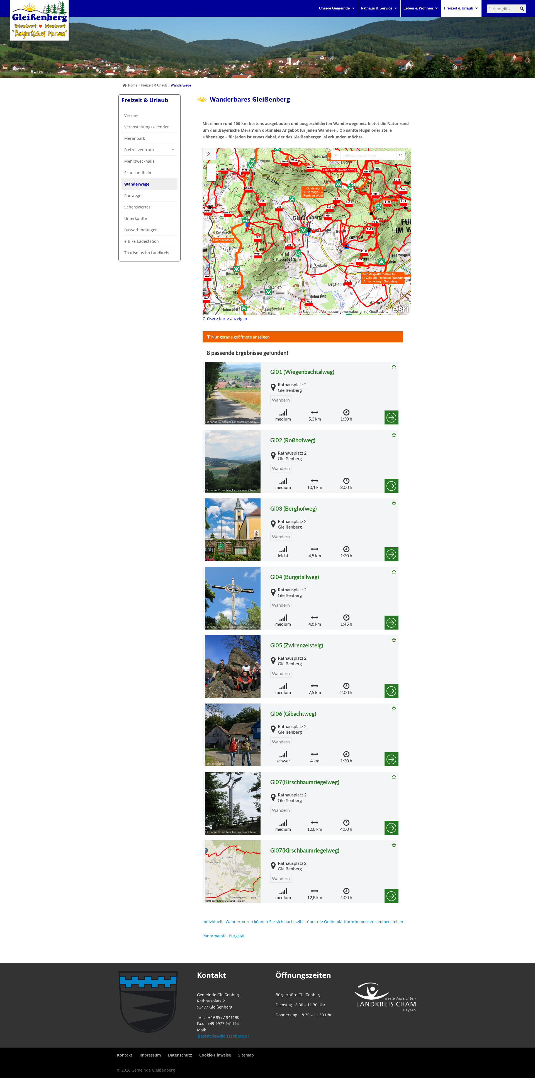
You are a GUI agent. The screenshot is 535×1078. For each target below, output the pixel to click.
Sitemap (246, 1055)
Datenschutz (180, 1055)
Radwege (132, 195)
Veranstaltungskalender (146, 126)
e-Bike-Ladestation (141, 241)
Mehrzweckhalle (139, 161)
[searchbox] (506, 8)
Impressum (150, 1055)
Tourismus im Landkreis (146, 252)
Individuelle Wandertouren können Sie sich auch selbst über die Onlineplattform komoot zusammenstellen (303, 921)
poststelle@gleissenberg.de (224, 1036)
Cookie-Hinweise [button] (215, 1055)
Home (132, 85)
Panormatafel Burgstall (224, 935)
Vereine (131, 115)
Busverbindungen (141, 229)
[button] (522, 8)
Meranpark (134, 138)
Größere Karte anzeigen (225, 318)
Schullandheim (138, 172)
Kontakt (124, 1055)
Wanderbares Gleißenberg (250, 99)
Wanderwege (136, 184)
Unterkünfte (135, 218)
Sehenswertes (137, 207)
